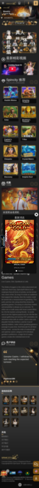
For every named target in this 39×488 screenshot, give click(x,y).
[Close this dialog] (36, 214)
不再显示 (20, 271)
